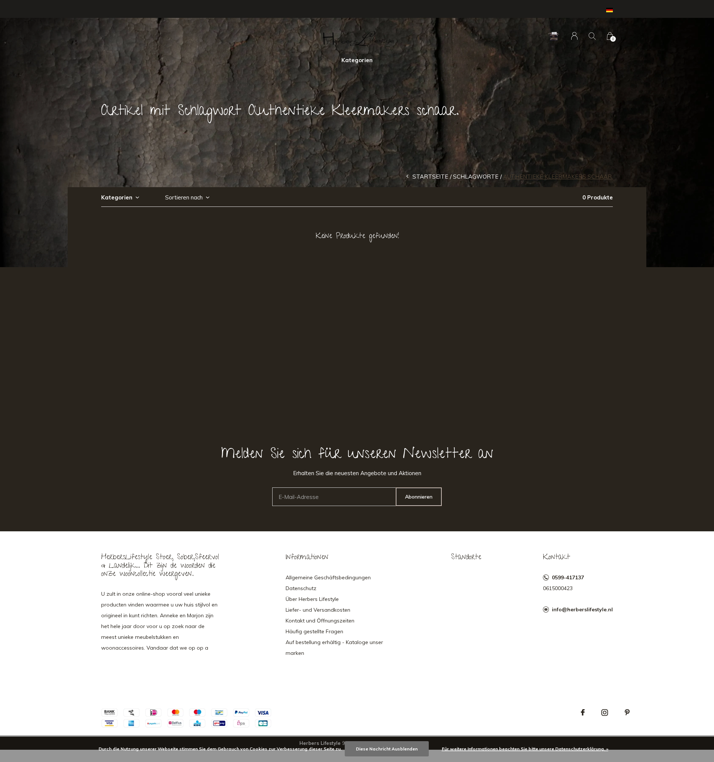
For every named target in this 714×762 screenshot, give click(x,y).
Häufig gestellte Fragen (314, 631)
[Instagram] (604, 712)
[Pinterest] (627, 712)
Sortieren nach (184, 197)
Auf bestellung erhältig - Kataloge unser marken (334, 647)
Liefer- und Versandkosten (318, 609)
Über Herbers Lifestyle (312, 599)
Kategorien (357, 60)
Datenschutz (301, 588)
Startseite (430, 176)
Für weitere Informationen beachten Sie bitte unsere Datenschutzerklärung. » (525, 749)
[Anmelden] (574, 36)
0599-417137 (568, 577)
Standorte (466, 558)
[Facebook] (583, 712)
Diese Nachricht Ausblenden (387, 749)
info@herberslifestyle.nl (582, 609)
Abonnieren (418, 496)
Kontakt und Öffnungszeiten (320, 620)
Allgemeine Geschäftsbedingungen (328, 577)
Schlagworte (475, 176)
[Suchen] (592, 36)
